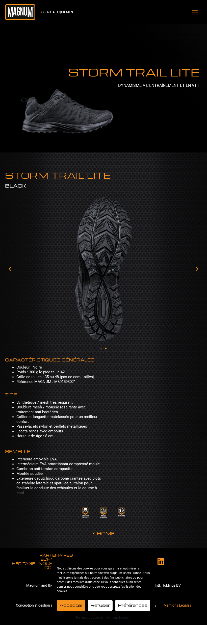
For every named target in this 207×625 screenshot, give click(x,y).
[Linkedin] (161, 561)
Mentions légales (117, 617)
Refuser (100, 605)
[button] (10, 269)
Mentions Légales (177, 605)
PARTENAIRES (56, 555)
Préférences (132, 605)
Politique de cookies (89, 617)
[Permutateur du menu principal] (195, 12)
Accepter (71, 605)
